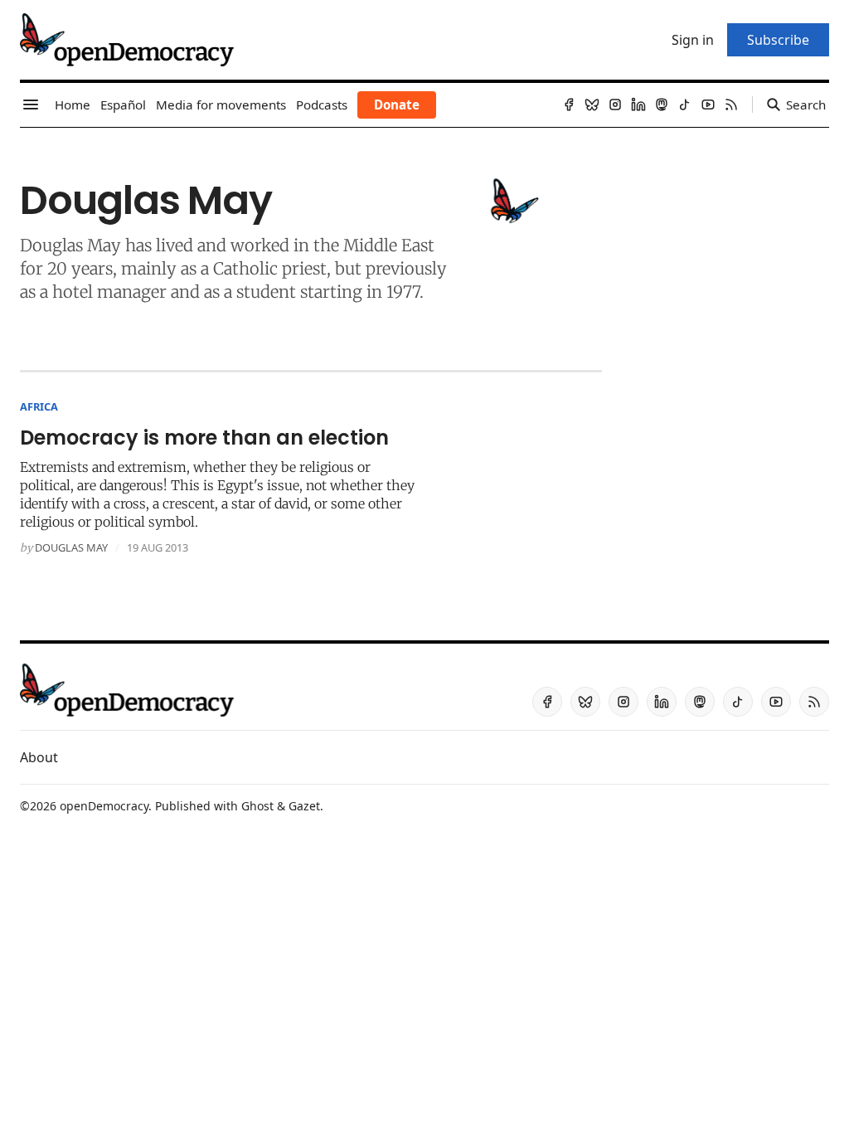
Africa (39, 406)
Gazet (304, 806)
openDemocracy (104, 806)
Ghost (257, 806)
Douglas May (71, 547)
